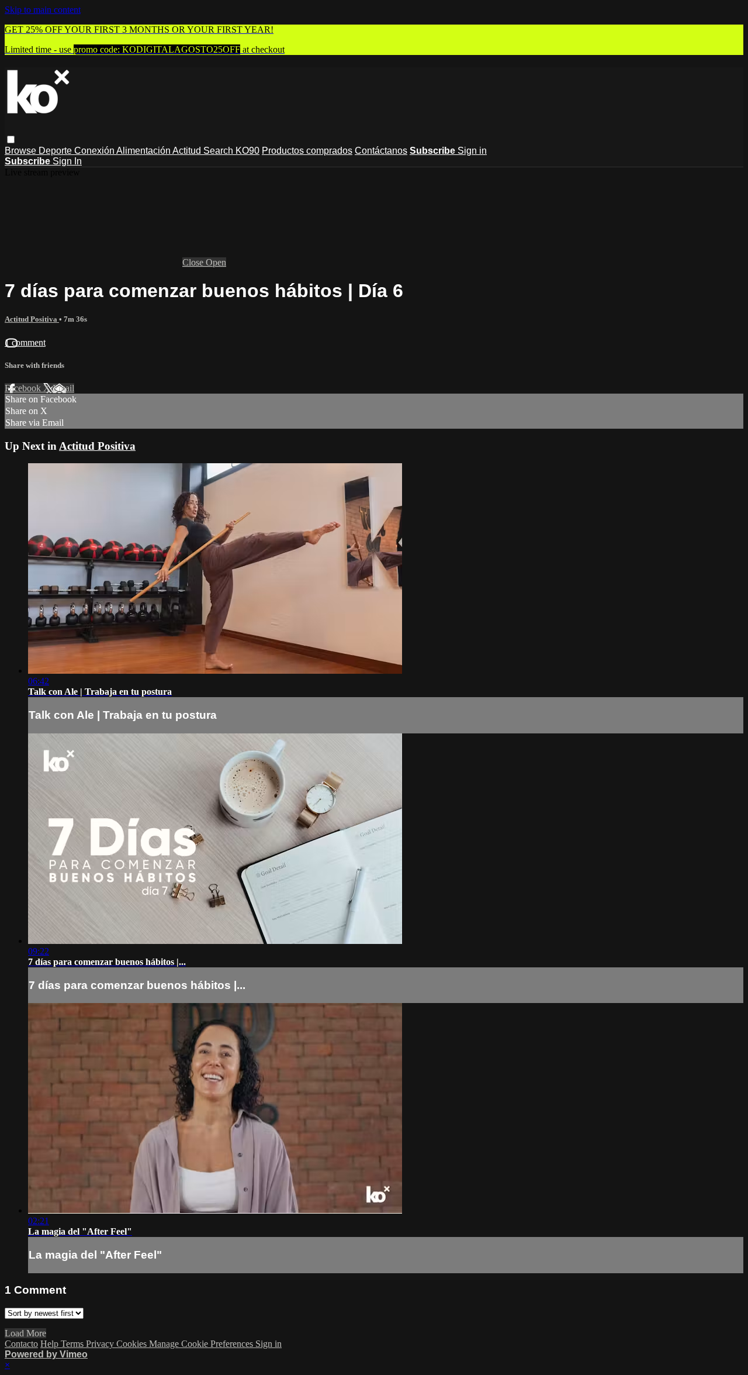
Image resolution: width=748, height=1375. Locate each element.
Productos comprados (307, 151)
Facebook (24, 388)
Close (194, 262)
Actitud (187, 151)
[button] (11, 139)
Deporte (56, 151)
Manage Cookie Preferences (202, 1344)
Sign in (472, 151)
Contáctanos (381, 151)
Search (219, 151)
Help (50, 1344)
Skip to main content (43, 10)
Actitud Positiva (32, 319)
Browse (22, 151)
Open (216, 262)
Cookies (132, 1344)
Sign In (67, 161)
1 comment (25, 342)
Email (63, 388)
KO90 (247, 151)
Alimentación (144, 151)
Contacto (21, 1344)
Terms (73, 1344)
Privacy (101, 1344)
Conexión (95, 151)
